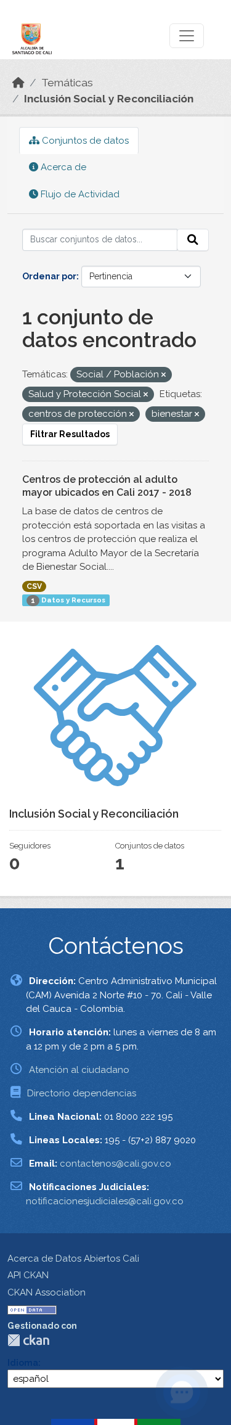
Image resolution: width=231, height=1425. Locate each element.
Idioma (22, 1363)
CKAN (28, 1340)
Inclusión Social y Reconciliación (108, 98)
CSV (34, 586)
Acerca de (62, 167)
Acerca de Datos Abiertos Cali (73, 1258)
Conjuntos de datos (84, 140)
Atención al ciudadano (79, 1069)
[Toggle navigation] (186, 35)
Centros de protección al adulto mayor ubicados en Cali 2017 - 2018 (107, 486)
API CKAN (28, 1275)
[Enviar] (193, 240)
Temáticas (67, 82)
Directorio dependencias (81, 1093)
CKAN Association (46, 1292)
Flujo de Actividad (79, 194)
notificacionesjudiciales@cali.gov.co (105, 1201)
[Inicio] (18, 82)
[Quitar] (163, 375)
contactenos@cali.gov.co (115, 1163)
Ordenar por (49, 276)
